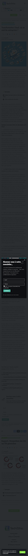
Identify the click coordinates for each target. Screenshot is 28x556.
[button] (22, 552)
